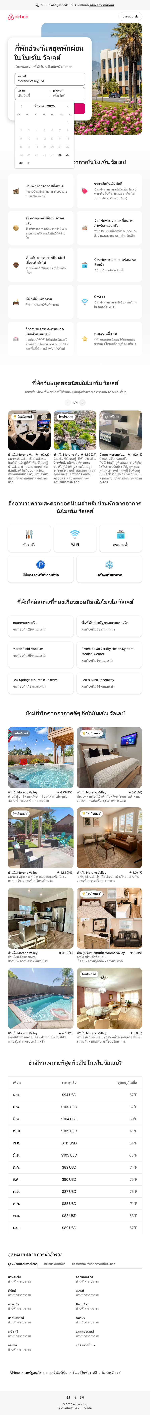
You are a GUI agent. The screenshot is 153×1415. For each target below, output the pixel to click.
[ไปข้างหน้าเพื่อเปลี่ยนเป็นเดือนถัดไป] (67, 106)
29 (67, 155)
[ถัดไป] (82, 402)
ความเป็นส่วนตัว (68, 1408)
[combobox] (50, 81)
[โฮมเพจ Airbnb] (18, 16)
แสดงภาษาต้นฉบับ (101, 5)
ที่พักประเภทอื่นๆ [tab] (55, 1264)
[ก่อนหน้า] (68, 402)
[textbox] (32, 95)
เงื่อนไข (87, 1408)
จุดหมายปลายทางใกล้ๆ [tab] (23, 1264)
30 (21, 163)
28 (60, 155)
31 (28, 163)
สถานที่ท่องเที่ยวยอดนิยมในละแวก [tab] (93, 1264)
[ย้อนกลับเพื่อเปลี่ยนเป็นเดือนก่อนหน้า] (21, 106)
